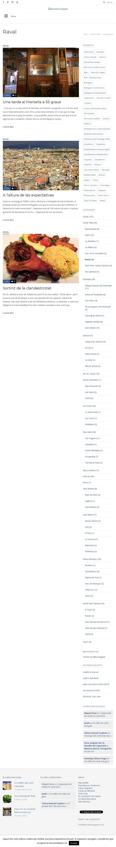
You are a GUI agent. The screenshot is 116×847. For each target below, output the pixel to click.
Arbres (102, 57)
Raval (88, 259)
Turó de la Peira (92, 462)
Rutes (85, 482)
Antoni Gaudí (90, 57)
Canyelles (89, 444)
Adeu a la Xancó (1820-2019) (96, 684)
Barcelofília (83, 782)
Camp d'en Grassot (94, 341)
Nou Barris (88, 432)
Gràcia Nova (90, 354)
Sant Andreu (88, 488)
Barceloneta (90, 229)
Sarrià (87, 634)
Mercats (105, 170)
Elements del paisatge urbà (97, 139)
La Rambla (90, 241)
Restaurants (89, 195)
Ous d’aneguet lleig (24, 796)
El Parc (88, 533)
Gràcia (86, 335)
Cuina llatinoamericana (95, 108)
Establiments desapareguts (97, 149)
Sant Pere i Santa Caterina (97, 265)
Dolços (106, 118)
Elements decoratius (93, 134)
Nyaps (87, 180)
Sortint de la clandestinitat (27, 288)
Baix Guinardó (91, 386)
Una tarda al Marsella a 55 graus (32, 102)
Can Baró (89, 392)
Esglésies (101, 144)
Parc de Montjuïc (93, 583)
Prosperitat (90, 456)
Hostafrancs (90, 571)
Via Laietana (90, 271)
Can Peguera (91, 438)
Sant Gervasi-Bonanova (96, 622)
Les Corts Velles (91, 170)
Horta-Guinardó (90, 379)
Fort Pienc (89, 300)
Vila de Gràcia (91, 366)
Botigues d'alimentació (95, 93)
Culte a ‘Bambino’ (91, 678)
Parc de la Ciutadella (94, 253)
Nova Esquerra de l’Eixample (98, 306)
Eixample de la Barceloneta (97, 129)
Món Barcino (84, 801)
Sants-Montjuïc (90, 559)
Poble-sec (89, 589)
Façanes (88, 159)
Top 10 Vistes (90, 200)
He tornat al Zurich (91, 690)
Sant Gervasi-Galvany (94, 628)
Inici (86, 34)
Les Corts (87, 406)
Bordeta (89, 565)
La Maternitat (91, 412)
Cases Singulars (85, 788)
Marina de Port (92, 577)
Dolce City (83, 793)
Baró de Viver (91, 494)
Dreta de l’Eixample (94, 294)
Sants (87, 595)
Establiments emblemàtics (96, 154)
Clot (87, 527)
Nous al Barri (89, 470)
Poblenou (89, 551)
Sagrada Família (92, 321)
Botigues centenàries (94, 88)
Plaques (102, 190)
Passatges (105, 185)
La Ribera (89, 247)
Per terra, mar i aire (92, 696)
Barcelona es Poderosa (89, 785)
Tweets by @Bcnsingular (94, 657)
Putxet (88, 615)
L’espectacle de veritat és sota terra (97, 714)
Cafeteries (89, 98)
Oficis (95, 180)
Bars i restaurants (92, 77)
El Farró (88, 609)
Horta (87, 398)
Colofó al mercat (90, 672)
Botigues (88, 83)
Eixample (87, 279)
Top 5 (85, 641)
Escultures (89, 144)
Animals (100, 52)
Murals (102, 175)
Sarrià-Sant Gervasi (91, 603)
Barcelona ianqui (92, 62)
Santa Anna (103, 195)
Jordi (86, 723)
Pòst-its (86, 476)
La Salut (88, 360)
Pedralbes (89, 424)
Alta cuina (89, 52)
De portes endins (92, 118)
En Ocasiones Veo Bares (89, 796)
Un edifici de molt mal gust (96, 761)
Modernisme (90, 175)
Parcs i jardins (90, 185)
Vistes (102, 200)
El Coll (88, 347)
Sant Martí (87, 514)
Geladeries (100, 159)
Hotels (98, 165)
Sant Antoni (90, 327)
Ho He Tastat (89, 373)
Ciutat (85, 216)
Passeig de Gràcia (93, 315)
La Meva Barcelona (87, 799)
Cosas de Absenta (86, 790)
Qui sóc (90, 751)
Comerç (87, 103)
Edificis (87, 124)
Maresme (89, 545)
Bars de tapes (98, 72)
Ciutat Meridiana (92, 450)
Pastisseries (89, 190)
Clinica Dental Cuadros (95, 733)
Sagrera (88, 501)
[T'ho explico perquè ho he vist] (58, 9)
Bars (86, 72)
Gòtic (87, 235)
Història (88, 165)
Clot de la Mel (103, 98)
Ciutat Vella (95, 34)
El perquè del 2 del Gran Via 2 (97, 735)
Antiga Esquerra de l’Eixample (98, 285)
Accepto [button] (74, 843)
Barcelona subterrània (94, 67)
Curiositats (89, 113)
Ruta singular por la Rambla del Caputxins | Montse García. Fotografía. (98, 745)
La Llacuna (90, 539)
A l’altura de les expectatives (28, 195)
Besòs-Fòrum (91, 521)
